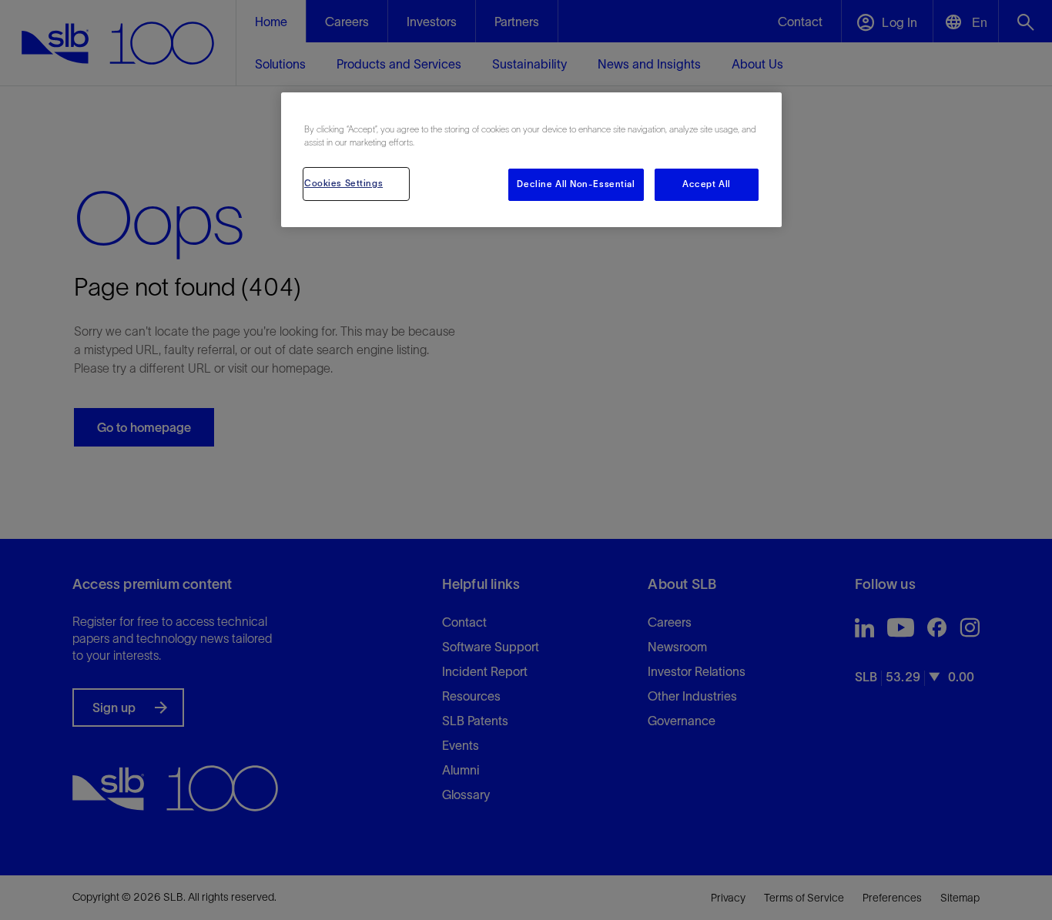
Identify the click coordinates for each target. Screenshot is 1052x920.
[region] (531, 159)
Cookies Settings (343, 183)
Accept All (706, 184)
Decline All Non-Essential (576, 184)
